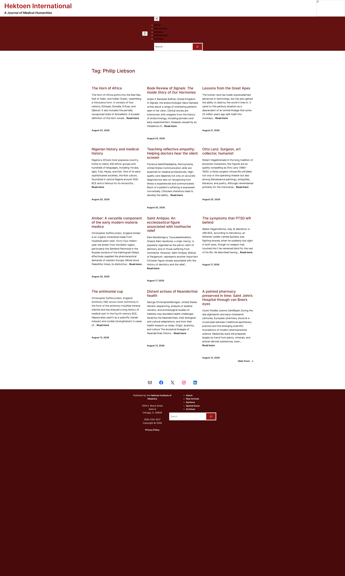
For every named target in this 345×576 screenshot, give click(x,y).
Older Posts (245, 361)
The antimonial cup (107, 291)
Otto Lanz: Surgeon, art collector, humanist (221, 151)
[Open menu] (145, 33)
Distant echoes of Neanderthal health (172, 293)
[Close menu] (156, 19)
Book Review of (171, 90)
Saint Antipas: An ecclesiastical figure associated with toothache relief (169, 224)
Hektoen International (38, 6)
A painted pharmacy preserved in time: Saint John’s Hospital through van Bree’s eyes (227, 297)
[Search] (197, 46)
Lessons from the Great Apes (226, 88)
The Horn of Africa (107, 88)
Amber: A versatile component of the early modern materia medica (117, 222)
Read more (133, 118)
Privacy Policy (152, 429)
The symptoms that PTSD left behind (226, 220)
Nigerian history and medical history (115, 151)
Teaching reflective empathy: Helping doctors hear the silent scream (172, 153)
